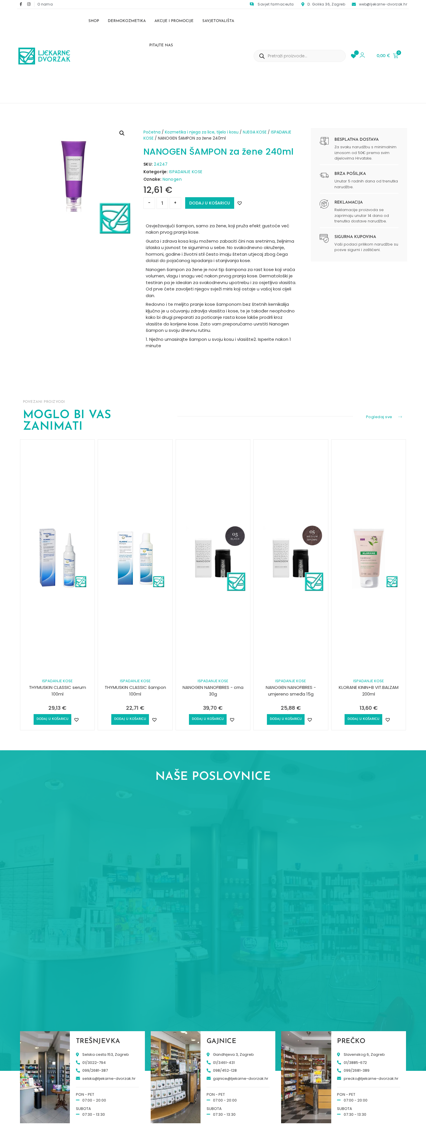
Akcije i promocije (174, 21)
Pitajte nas (161, 45)
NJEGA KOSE (255, 132)
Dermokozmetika (127, 21)
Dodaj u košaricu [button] (52, 719)
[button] (122, 133)
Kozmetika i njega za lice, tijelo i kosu (202, 132)
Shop (93, 21)
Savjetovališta (218, 21)
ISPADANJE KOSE (186, 172)
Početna (152, 132)
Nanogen (172, 179)
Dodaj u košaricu (209, 203)
